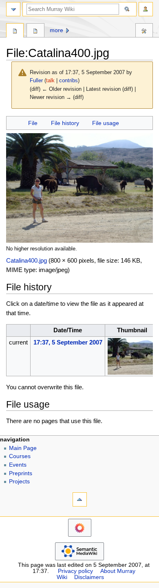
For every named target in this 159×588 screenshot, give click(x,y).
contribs (68, 80)
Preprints (20, 473)
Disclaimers (89, 577)
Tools (144, 31)
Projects (19, 481)
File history (65, 123)
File (33, 123)
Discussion (35, 31)
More (56, 30)
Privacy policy (75, 571)
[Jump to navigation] (13, 9)
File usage (105, 123)
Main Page (23, 448)
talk (50, 80)
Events (17, 465)
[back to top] (80, 499)
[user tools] (146, 9)
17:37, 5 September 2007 (67, 342)
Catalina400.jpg (26, 260)
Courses (20, 456)
